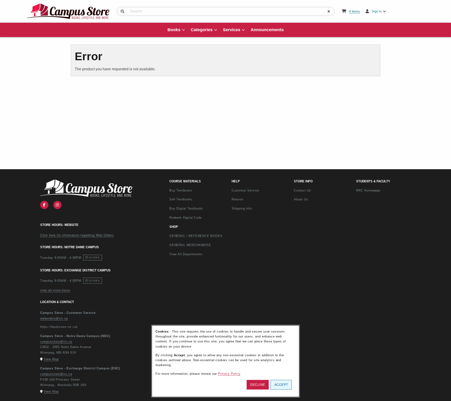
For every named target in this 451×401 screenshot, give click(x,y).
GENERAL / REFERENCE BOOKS (195, 236)
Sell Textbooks (180, 199)
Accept (281, 384)
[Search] (122, 11)
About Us (301, 199)
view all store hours (55, 290)
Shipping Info (242, 208)
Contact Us (302, 190)
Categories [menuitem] (202, 29)
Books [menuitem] (173, 29)
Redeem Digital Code (185, 217)
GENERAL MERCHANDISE (190, 245)
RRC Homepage (383, 190)
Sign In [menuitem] (376, 11)
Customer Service (245, 190)
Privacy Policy (229, 373)
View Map (51, 359)
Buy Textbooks (180, 190)
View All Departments (185, 254)
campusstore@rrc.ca (56, 341)
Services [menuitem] (231, 29)
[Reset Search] (329, 11)
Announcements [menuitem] (267, 29)
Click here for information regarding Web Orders (77, 235)
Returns (238, 199)
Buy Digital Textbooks (186, 208)
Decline (257, 384)
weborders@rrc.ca (54, 318)
